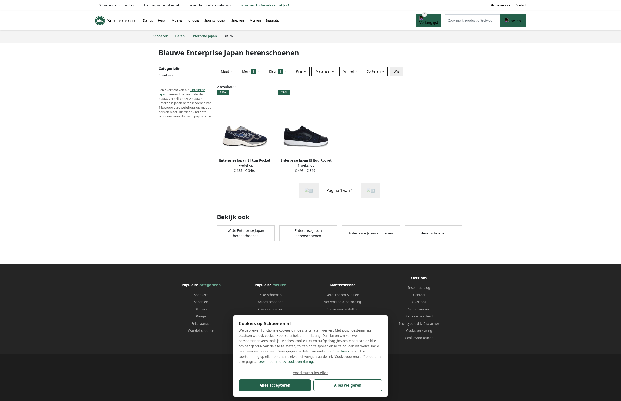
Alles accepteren (275, 385)
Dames (148, 20)
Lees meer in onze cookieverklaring (285, 361)
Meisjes (177, 20)
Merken (255, 20)
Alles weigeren (347, 385)
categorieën (210, 285)
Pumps (201, 316)
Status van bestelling (342, 309)
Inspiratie (272, 20)
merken (279, 285)
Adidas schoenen (270, 302)
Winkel (349, 71)
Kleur (275, 71)
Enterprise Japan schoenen (371, 233)
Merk (248, 71)
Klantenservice (500, 5)
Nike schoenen (270, 295)
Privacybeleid (409, 323)
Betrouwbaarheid (419, 316)
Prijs (299, 71)
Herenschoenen (433, 233)
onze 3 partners (336, 351)
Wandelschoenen (201, 330)
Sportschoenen (215, 20)
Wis (396, 71)
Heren (162, 20)
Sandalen (201, 302)
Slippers (201, 309)
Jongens (193, 20)
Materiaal (323, 71)
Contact (521, 5)
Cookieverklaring (419, 330)
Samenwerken (419, 309)
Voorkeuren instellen (310, 372)
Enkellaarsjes (201, 323)
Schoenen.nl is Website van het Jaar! (265, 5)
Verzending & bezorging (342, 302)
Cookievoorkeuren (419, 338)
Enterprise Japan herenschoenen (308, 233)
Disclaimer (431, 323)
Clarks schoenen (270, 309)
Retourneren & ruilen (342, 295)
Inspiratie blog (419, 287)
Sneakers (238, 20)
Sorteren (374, 71)
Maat (225, 71)
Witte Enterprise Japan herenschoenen (246, 233)
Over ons (419, 302)
